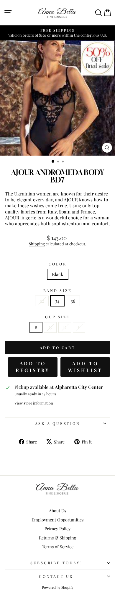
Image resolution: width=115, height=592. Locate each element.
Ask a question (57, 423)
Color (58, 264)
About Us (57, 510)
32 (42, 301)
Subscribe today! (56, 562)
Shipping (37, 243)
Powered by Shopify (57, 587)
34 (57, 301)
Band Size (57, 290)
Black (57, 274)
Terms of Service (57, 546)
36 (73, 301)
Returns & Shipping (57, 538)
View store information (33, 403)
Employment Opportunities (57, 520)
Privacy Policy (57, 528)
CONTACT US (56, 576)
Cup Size (57, 316)
